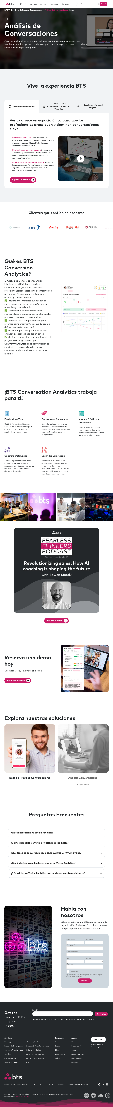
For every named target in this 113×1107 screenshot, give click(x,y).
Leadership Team (77, 1054)
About (43, 4)
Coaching (7, 1054)
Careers (74, 1050)
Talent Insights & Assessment (36, 1042)
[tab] (21, 106)
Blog (57, 1050)
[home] (10, 4)
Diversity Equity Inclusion (35, 1058)
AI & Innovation (10, 1058)
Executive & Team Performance (37, 1046)
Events (57, 1046)
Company (75, 1042)
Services (33, 4)
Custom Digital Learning (35, 1054)
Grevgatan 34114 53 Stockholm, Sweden (98, 1046)
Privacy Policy (37, 1084)
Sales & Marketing (11, 1062)
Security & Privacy (22, 1096)
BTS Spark (29, 1062)
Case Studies (60, 1054)
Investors (74, 1062)
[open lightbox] (80, 158)
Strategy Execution (11, 1042)
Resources (53, 4)
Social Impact (76, 1058)
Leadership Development (13, 1046)
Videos (57, 1058)
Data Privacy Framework (55, 1084)
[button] (23, 4)
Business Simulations (33, 1050)
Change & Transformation (14, 1050)
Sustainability (76, 1046)
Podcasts (58, 1042)
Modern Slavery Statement (78, 1084)
